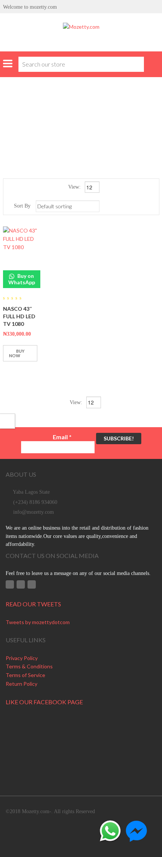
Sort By (22, 206)
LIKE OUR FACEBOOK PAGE (44, 701)
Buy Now (16, 353)
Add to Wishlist (11, 372)
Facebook (10, 584)
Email (62, 436)
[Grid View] (141, 206)
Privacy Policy (22, 658)
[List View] (152, 206)
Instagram (32, 584)
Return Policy (21, 683)
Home (42, 113)
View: (75, 187)
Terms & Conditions (29, 666)
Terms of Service (25, 675)
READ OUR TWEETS (33, 603)
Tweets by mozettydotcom (38, 622)
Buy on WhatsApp (21, 279)
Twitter (21, 584)
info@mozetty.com (33, 512)
